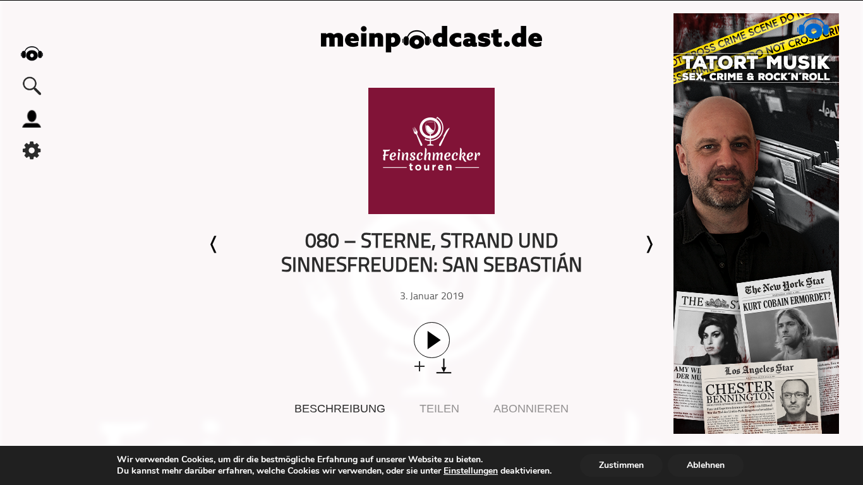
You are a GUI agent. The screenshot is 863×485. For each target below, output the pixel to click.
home (31, 53)
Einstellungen (471, 471)
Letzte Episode (214, 244)
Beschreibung (339, 408)
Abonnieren (531, 408)
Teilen (439, 408)
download (444, 366)
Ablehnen (706, 465)
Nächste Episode (648, 244)
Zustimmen (621, 465)
